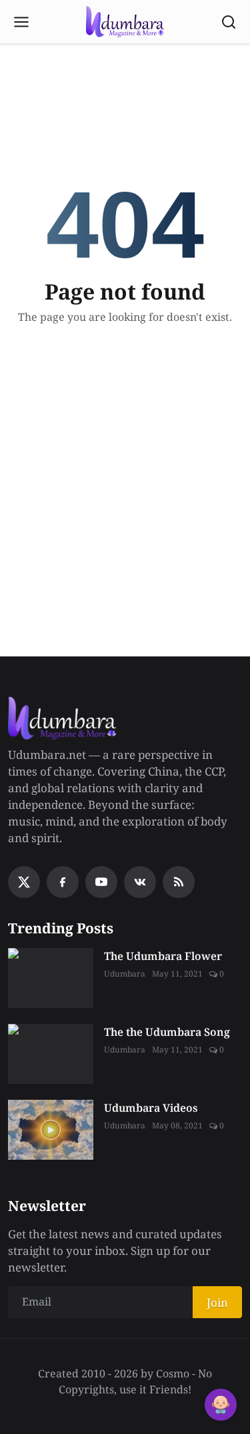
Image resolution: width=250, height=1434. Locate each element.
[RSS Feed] (179, 882)
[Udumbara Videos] (50, 1130)
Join (217, 1302)
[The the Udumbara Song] (50, 1054)
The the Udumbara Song (167, 1032)
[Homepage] (125, 22)
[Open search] (229, 22)
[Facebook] (63, 882)
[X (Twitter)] (24, 882)
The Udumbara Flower (163, 956)
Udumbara (124, 973)
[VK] (140, 882)
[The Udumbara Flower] (50, 978)
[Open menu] (21, 22)
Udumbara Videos (151, 1107)
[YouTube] (101, 882)
